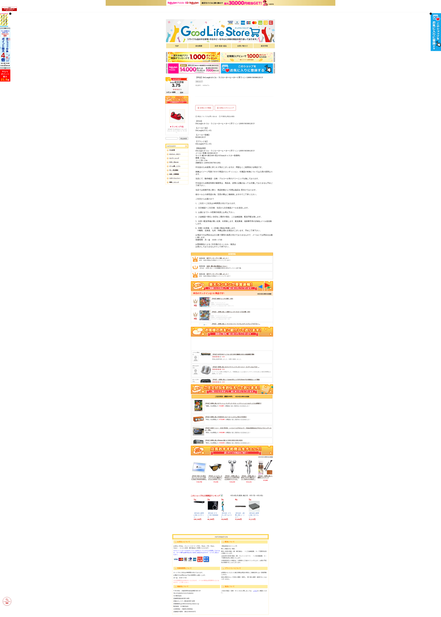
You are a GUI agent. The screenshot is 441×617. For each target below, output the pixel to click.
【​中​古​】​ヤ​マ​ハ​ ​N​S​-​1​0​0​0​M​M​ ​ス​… (212, 515)
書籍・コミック (174, 182)
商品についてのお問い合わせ (207, 116)
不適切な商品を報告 (228, 116)
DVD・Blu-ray (174, 162)
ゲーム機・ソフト (174, 166)
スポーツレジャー (174, 178)
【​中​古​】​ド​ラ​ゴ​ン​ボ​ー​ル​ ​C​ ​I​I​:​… (226, 515)
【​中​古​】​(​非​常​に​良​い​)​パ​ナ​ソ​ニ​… (199, 515)
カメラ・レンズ (174, 158)
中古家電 (172, 150)
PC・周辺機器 (173, 170)
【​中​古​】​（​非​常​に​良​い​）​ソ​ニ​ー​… (240, 515)
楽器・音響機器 (174, 174)
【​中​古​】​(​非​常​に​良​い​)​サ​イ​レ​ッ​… (254, 515)
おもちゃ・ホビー (174, 154)
